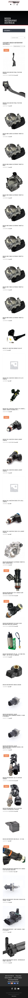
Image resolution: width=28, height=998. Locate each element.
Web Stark (14, 996)
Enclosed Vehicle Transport (13, 981)
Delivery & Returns (8, 977)
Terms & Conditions (18, 977)
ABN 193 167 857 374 (9, 975)
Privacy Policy (18, 975)
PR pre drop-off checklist (13, 979)
